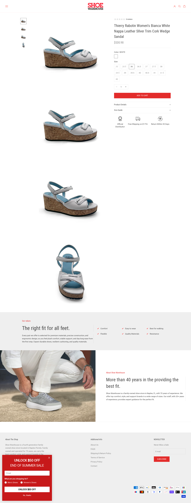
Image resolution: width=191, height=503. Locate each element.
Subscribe (161, 459)
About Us (94, 445)
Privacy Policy (96, 462)
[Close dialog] (49, 458)
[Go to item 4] (23, 45)
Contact (94, 466)
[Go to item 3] (23, 37)
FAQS (93, 449)
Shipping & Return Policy (101, 453)
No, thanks (27, 495)
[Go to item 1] (23, 21)
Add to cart (142, 95)
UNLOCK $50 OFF (27, 489)
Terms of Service (98, 457)
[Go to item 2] (23, 29)
